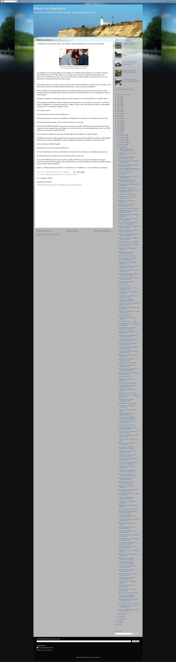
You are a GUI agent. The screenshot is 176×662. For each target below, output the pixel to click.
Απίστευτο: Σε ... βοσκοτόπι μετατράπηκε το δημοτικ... (126, 300)
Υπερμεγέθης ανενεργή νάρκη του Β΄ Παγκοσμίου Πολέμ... (128, 191)
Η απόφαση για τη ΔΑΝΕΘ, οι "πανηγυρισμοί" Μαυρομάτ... (127, 418)
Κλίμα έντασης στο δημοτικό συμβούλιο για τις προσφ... (126, 447)
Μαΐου (120, 616)
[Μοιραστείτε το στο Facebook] (82, 172)
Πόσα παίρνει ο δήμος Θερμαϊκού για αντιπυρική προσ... (127, 490)
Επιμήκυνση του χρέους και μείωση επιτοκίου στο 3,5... (128, 304)
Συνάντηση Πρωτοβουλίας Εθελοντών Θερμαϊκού (125, 498)
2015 (118, 123)
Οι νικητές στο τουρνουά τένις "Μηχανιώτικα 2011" (126, 365)
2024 (118, 101)
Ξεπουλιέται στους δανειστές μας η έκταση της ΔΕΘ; (128, 436)
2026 (118, 97)
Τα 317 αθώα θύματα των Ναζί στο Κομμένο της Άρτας (131, 80)
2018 (118, 116)
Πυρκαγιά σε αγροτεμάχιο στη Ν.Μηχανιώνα (126, 282)
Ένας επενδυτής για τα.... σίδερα (127, 321)
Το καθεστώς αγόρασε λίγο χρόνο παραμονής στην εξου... (128, 386)
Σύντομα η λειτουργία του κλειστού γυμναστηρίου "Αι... (128, 288)
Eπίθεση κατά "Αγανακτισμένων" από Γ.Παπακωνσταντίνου (127, 471)
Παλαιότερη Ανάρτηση (102, 231)
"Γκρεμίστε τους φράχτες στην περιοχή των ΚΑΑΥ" (126, 516)
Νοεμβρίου (122, 137)
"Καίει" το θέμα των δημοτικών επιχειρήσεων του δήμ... (126, 543)
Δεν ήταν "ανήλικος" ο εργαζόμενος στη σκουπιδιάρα (128, 432)
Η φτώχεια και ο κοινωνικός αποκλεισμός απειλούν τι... (126, 252)
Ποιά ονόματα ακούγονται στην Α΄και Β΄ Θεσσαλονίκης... (128, 373)
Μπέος (63, 174)
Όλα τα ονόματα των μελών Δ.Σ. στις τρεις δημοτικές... (128, 443)
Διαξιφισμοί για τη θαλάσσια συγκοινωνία (126, 201)
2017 (118, 118)
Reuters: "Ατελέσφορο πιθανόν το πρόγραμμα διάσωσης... (128, 234)
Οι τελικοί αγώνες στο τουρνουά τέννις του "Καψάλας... (127, 259)
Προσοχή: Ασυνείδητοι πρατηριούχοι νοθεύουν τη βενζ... (128, 238)
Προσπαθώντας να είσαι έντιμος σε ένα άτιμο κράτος (128, 574)
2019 (118, 113)
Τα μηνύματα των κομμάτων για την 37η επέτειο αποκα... (128, 278)
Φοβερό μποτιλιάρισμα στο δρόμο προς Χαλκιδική (128, 177)
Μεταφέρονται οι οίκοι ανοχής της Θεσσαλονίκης (127, 355)
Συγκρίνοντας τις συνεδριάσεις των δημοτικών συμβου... (128, 359)
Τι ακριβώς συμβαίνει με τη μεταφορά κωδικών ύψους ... (127, 149)
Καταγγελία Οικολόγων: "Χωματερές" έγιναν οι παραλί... (128, 227)
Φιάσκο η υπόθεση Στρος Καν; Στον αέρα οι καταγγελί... (128, 610)
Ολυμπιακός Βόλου (71, 174)
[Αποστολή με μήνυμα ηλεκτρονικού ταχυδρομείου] (77, 172)
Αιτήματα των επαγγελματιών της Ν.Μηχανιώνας (127, 332)
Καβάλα (47, 174)
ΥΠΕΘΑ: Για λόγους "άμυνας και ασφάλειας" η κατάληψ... (127, 463)
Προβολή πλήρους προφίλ (44, 650)
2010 (118, 621)
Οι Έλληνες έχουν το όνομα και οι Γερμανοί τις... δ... (127, 197)
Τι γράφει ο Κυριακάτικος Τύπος (127, 393)
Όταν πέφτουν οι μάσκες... (125, 315)
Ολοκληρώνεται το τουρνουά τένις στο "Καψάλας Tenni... (128, 336)
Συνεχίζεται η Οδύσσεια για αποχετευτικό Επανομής (126, 562)
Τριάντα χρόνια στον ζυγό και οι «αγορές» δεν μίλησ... (127, 296)
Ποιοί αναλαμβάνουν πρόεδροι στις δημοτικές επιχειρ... (128, 459)
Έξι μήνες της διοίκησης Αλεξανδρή (128, 593)
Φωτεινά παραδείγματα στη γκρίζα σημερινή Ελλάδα (128, 351)
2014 (118, 125)
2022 (118, 106)
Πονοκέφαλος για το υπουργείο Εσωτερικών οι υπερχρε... (127, 328)
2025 (118, 99)
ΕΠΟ (43, 174)
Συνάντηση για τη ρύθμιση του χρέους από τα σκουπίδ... (127, 596)
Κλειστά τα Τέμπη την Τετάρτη (126, 256)
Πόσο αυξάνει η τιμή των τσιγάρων (128, 603)
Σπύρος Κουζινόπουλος (45, 647)
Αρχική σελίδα (72, 231)
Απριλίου (121, 618)
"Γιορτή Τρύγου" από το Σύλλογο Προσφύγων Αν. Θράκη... (127, 266)
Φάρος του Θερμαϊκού (49, 8)
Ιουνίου (121, 614)
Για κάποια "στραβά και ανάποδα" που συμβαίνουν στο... (127, 231)
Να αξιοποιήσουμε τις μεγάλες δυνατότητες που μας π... (126, 181)
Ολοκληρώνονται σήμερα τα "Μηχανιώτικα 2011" (126, 400)
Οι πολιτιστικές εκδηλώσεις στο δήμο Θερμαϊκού (127, 531)
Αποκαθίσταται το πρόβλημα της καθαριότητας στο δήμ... (127, 578)
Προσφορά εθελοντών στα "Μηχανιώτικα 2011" (125, 478)
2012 (118, 130)
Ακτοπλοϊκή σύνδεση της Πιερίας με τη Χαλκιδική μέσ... (128, 606)
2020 (118, 111)
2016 (118, 121)
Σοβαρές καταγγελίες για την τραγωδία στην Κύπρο (126, 482)
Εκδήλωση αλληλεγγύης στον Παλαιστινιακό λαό (126, 527)
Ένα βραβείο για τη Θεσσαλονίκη (127, 403)
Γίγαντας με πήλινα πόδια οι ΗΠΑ (127, 509)
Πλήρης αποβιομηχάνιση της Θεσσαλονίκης (126, 586)
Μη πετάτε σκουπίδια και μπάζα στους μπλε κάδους (127, 547)
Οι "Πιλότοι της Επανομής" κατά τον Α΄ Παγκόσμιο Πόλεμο (130, 53)
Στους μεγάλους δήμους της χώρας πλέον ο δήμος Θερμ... (128, 165)
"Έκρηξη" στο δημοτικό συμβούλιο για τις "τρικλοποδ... (128, 219)
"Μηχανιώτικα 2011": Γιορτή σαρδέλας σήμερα (126, 414)
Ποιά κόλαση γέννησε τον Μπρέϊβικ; (128, 242)
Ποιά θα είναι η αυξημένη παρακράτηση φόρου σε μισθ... (128, 474)
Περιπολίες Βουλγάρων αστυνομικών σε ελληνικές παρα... (128, 539)
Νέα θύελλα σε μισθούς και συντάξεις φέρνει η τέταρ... (126, 558)
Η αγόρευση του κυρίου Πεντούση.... (128, 208)
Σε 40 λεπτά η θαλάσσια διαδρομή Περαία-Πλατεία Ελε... (128, 347)
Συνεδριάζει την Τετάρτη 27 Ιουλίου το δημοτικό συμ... (128, 270)
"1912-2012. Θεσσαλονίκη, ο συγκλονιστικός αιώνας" (126, 157)
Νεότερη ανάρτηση (44, 231)
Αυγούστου (122, 144)
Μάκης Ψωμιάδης (55, 174)
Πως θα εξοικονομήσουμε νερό (127, 194)
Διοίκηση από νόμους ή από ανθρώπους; (126, 486)
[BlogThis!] (79, 172)
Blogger (97, 657)
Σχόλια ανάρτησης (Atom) (51, 234)
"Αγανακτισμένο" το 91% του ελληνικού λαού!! (126, 422)
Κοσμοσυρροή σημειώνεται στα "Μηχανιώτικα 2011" (127, 428)
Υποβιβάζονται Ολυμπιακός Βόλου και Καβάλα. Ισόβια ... (128, 211)
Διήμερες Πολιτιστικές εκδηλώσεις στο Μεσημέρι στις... (127, 343)
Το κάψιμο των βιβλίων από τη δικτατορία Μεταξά (130, 43)
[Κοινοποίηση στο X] (80, 172)
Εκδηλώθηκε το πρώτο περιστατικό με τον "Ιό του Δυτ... (128, 245)
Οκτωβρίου (122, 140)
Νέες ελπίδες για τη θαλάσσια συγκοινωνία (126, 406)
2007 (118, 624)
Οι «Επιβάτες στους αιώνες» (126, 188)
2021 (118, 109)
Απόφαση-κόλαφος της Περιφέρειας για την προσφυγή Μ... (128, 169)
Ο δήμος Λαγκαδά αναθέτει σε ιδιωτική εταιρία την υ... (126, 205)
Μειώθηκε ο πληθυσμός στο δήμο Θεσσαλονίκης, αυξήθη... (128, 274)
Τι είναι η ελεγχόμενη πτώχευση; (127, 383)
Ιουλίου (121, 147)
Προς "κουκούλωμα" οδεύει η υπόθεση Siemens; (126, 570)
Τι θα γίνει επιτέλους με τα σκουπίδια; (125, 173)
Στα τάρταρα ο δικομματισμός (126, 425)
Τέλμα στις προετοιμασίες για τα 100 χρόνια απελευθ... (128, 311)
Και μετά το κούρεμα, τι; (125, 376)
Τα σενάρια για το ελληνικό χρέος (127, 362)
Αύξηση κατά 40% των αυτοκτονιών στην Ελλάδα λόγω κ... (128, 600)
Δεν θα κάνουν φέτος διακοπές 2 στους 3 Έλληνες (127, 566)
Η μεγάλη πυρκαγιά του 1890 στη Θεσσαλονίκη (129, 71)
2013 (118, 128)
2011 (118, 133)
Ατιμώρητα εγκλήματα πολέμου (125, 89)
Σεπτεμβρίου (122, 142)
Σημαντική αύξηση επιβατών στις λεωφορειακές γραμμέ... (127, 369)
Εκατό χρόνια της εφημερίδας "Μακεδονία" (126, 502)
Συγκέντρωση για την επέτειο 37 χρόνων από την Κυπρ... (127, 340)
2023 (118, 104)
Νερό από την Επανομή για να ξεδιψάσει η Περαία (127, 451)
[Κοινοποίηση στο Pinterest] (84, 172)
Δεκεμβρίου (122, 135)
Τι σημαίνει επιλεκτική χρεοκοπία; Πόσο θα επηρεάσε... (127, 455)
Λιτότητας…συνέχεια (124, 285)
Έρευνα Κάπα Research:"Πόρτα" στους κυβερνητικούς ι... (127, 512)
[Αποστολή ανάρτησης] (73, 172)
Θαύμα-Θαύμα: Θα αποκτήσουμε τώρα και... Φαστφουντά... (127, 223)
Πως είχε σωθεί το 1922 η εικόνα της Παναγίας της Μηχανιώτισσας (130, 63)
